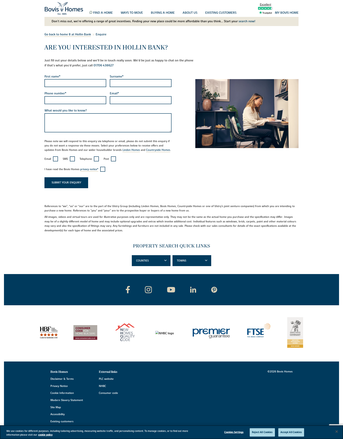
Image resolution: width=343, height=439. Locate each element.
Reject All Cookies (262, 432)
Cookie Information (62, 393)
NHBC (102, 386)
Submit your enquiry (66, 182)
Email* (114, 93)
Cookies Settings (234, 432)
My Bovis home (287, 13)
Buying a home (163, 13)
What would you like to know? (65, 110)
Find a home (103, 13)
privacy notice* (89, 169)
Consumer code (108, 393)
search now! (247, 21)
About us (190, 13)
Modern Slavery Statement (66, 400)
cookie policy (45, 434)
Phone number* (55, 93)
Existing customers (220, 13)
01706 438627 (103, 65)
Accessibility (57, 414)
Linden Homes (131, 150)
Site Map (55, 407)
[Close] (336, 431)
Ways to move (132, 13)
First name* (52, 76)
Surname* (116, 76)
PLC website (106, 379)
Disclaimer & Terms (62, 379)
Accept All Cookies (291, 432)
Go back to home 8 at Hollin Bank (67, 34)
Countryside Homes (158, 150)
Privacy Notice (59, 386)
